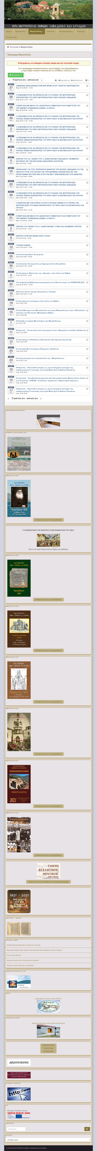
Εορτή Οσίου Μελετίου (14, 955)
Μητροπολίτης (36, 31)
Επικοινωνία (11, 37)
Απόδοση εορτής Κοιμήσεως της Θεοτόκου (20, 965)
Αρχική (9, 31)
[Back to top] (92, 1146)
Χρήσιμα (81, 31)
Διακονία (51, 31)
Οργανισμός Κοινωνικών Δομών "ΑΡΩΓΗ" (48, 999)
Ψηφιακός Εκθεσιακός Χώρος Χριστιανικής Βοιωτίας (48, 1023)
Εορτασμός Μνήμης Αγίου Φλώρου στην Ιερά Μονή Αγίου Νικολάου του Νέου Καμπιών (34, 950)
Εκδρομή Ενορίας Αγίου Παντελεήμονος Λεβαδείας (23, 960)
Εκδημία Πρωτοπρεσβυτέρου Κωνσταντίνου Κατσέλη (23, 945)
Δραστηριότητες (66, 31)
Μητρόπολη (20, 31)
